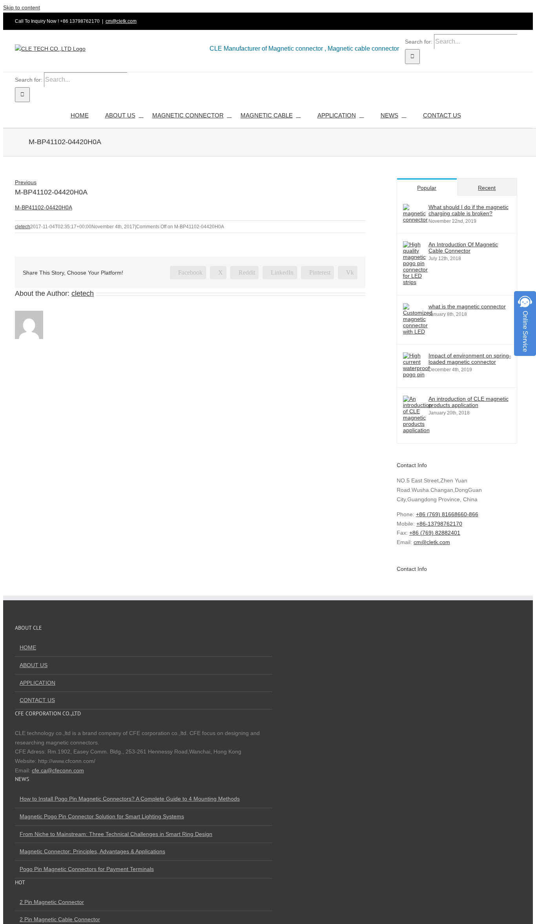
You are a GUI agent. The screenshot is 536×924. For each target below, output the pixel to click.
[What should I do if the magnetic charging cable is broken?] (415, 219)
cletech (22, 226)
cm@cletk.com (121, 21)
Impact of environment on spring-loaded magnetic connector (469, 358)
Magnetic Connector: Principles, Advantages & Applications (92, 851)
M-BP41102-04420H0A (43, 207)
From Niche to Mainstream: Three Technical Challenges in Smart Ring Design (116, 834)
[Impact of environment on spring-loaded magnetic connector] (416, 374)
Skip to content (21, 7)
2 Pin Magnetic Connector (52, 902)
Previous (25, 182)
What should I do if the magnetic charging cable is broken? (468, 210)
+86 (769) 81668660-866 (447, 514)
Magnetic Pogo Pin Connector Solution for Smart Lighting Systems (102, 816)
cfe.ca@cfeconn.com (58, 770)
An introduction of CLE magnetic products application (468, 402)
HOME (28, 647)
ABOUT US (33, 665)
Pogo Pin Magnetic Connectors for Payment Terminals (87, 869)
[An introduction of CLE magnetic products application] (417, 430)
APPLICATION (37, 683)
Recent (487, 188)
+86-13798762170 (439, 524)
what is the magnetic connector (467, 306)
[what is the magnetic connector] (417, 331)
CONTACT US (37, 700)
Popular (426, 188)
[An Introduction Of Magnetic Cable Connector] (415, 282)
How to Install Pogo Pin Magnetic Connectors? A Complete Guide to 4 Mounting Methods (130, 799)
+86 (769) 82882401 (434, 533)
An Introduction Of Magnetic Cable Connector (463, 247)
